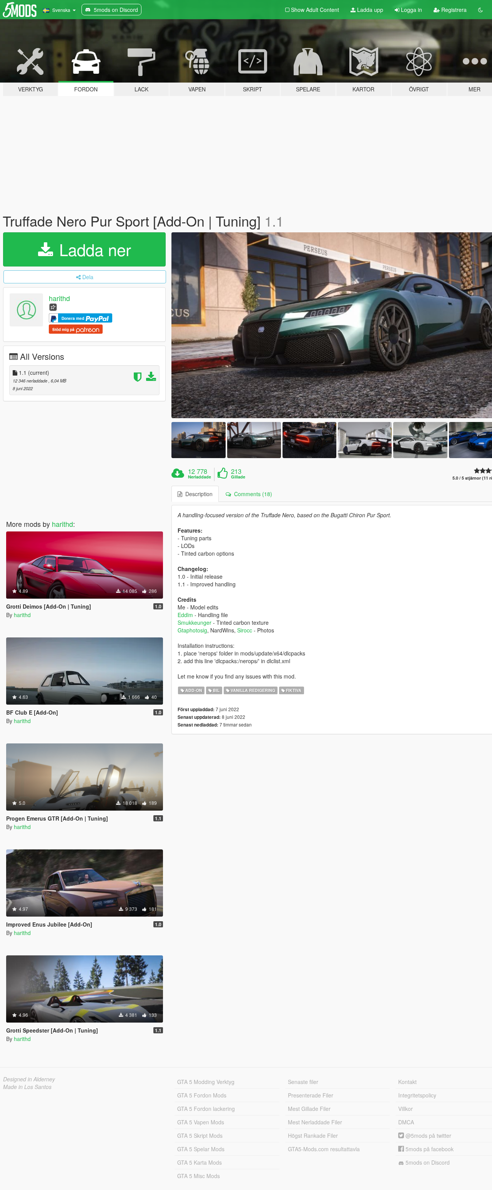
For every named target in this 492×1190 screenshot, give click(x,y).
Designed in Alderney (29, 1079)
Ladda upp (369, 9)
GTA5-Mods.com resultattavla (324, 1149)
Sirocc (244, 630)
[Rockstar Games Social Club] (53, 306)
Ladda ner (93, 249)
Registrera (453, 9)
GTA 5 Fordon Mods (201, 1095)
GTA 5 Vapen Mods (200, 1122)
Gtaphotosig (192, 630)
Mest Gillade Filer (309, 1108)
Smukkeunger (194, 622)
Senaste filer (303, 1082)
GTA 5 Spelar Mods (200, 1149)
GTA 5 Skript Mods (200, 1135)
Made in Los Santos (27, 1087)
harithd (59, 298)
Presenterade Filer (310, 1095)
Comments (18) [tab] (251, 494)
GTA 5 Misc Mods (198, 1176)
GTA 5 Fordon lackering (206, 1108)
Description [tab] (197, 494)
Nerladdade (199, 477)
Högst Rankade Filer (313, 1135)
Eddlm (185, 615)
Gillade (238, 477)
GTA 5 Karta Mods (199, 1162)
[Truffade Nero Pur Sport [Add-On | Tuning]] (198, 440)
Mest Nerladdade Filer (315, 1122)
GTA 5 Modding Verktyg (205, 1082)
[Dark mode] (480, 9)
